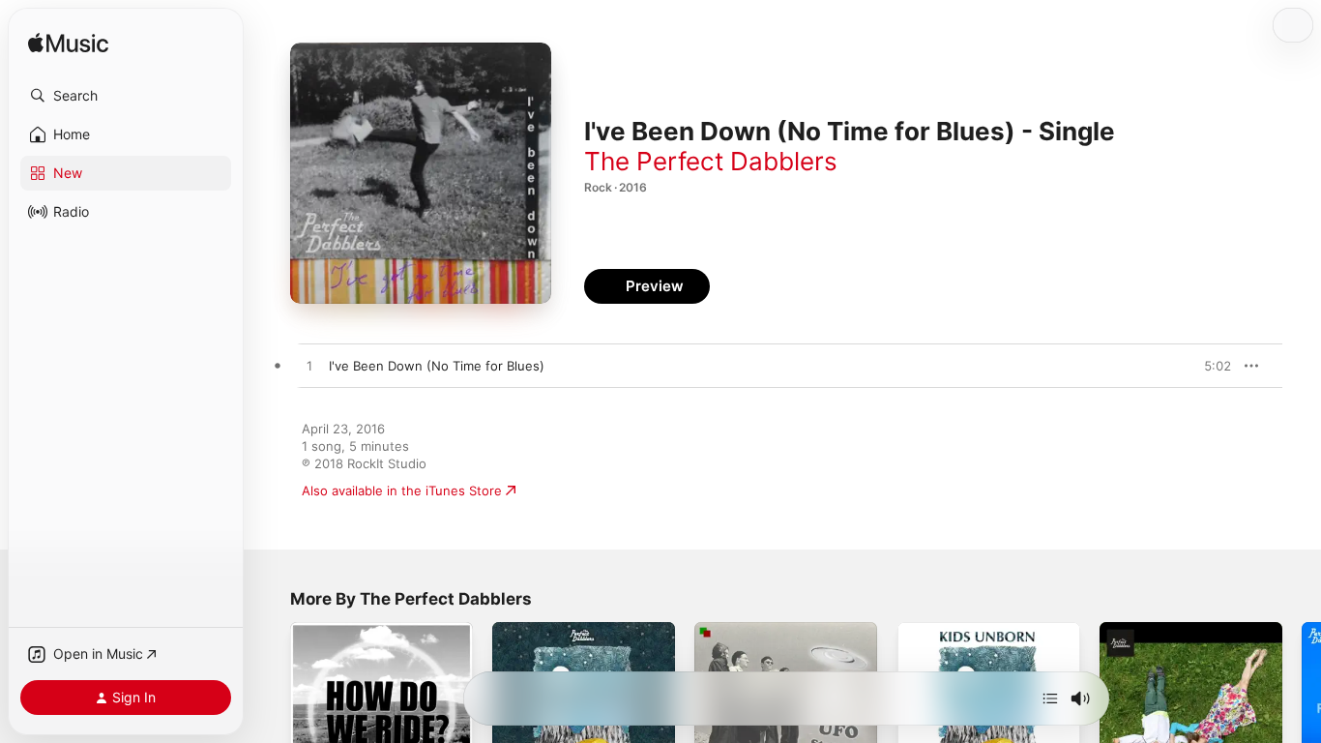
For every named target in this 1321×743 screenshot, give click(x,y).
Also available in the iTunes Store (402, 490)
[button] (125, 95)
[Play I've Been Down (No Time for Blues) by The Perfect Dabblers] (309, 366)
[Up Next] (1050, 698)
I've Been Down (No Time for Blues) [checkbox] (436, 365)
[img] (68, 44)
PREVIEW (1210, 366)
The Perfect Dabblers (710, 161)
